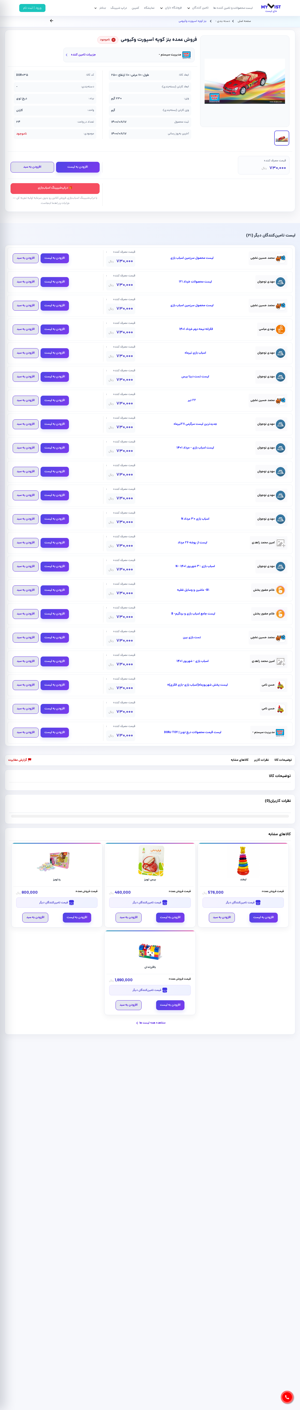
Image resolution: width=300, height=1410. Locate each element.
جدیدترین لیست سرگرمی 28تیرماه (195, 424)
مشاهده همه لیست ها (152, 1023)
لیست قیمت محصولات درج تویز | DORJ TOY (192, 732)
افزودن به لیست (78, 167)
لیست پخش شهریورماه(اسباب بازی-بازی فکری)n (197, 685)
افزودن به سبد (32, 167)
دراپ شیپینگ (119, 8)
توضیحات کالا (283, 760)
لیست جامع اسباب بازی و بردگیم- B (193, 614)
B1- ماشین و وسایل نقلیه (193, 590)
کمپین (135, 8)
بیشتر (102, 8)
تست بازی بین (192, 637)
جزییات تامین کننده (83, 54)
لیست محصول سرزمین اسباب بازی (192, 258)
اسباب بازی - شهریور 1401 (192, 661)
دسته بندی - (222, 21)
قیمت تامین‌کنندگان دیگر (240, 902)
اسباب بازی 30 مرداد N (195, 519)
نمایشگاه (149, 8)
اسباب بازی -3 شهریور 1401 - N (195, 566)
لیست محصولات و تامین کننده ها (233, 8)
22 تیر (192, 400)
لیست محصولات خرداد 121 (195, 282)
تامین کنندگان (200, 8)
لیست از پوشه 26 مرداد (192, 543)
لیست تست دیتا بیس (195, 377)
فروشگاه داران (173, 8)
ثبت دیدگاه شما (18, 804)
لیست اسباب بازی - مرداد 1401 (195, 448)
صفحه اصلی (244, 21)
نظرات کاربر (261, 760)
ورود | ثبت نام (32, 8)
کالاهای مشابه (239, 760)
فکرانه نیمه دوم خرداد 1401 (196, 329)
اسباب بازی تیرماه (195, 353)
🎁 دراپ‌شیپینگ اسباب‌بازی (55, 187)
